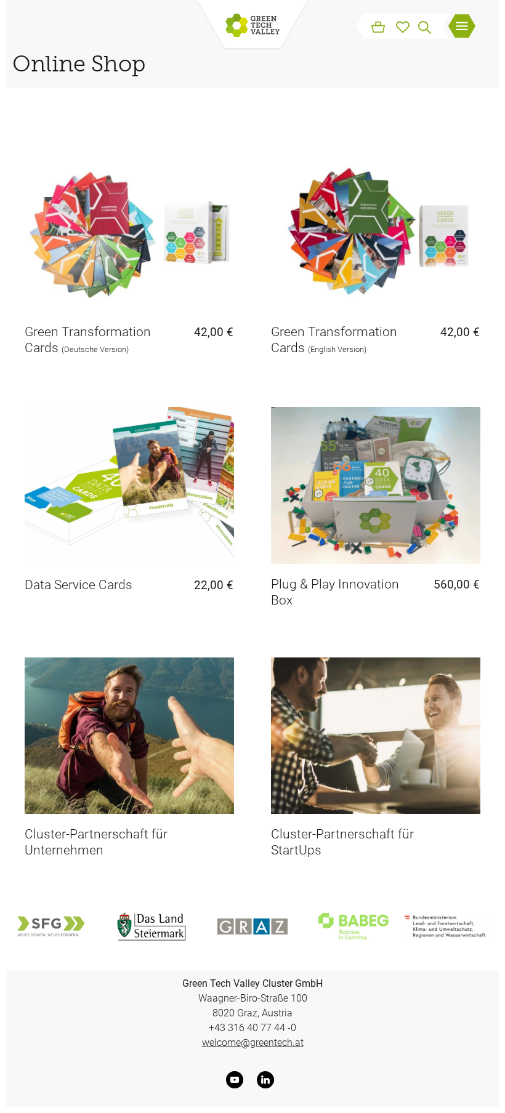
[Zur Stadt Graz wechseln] (252, 926)
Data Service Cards (78, 584)
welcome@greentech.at (253, 1042)
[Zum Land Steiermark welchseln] (151, 926)
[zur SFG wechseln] (50, 926)
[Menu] (461, 27)
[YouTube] (237, 1079)
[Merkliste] (403, 25)
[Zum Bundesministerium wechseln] (445, 926)
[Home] (252, 26)
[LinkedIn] (267, 1079)
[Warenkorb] (378, 25)
